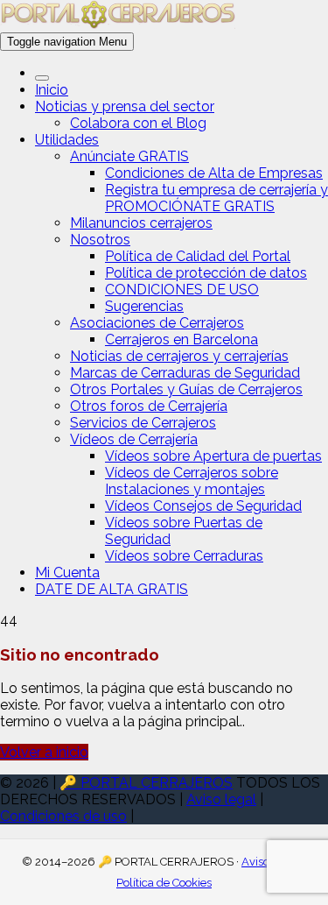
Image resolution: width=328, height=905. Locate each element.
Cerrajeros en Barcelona (181, 339)
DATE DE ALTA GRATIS (111, 589)
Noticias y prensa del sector (124, 106)
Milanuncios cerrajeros (141, 223)
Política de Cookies (164, 882)
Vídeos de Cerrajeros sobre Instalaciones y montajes (191, 481)
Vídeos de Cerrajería (134, 439)
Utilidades (67, 139)
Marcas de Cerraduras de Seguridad (185, 372)
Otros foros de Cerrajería (148, 406)
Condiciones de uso (63, 816)
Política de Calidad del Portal (197, 256)
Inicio (51, 89)
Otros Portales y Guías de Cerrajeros (186, 389)
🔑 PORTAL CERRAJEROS (146, 782)
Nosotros (100, 239)
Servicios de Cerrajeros (143, 422)
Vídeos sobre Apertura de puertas (213, 456)
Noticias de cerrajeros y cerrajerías (179, 356)
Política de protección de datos (206, 273)
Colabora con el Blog (138, 123)
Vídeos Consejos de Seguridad (203, 506)
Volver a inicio (44, 752)
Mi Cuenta (67, 572)
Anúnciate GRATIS (129, 156)
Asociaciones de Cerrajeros (157, 323)
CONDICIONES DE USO (182, 289)
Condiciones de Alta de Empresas (214, 173)
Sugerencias (144, 306)
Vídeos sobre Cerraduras (184, 556)
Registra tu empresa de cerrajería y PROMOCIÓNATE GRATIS (216, 198)
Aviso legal (221, 799)
